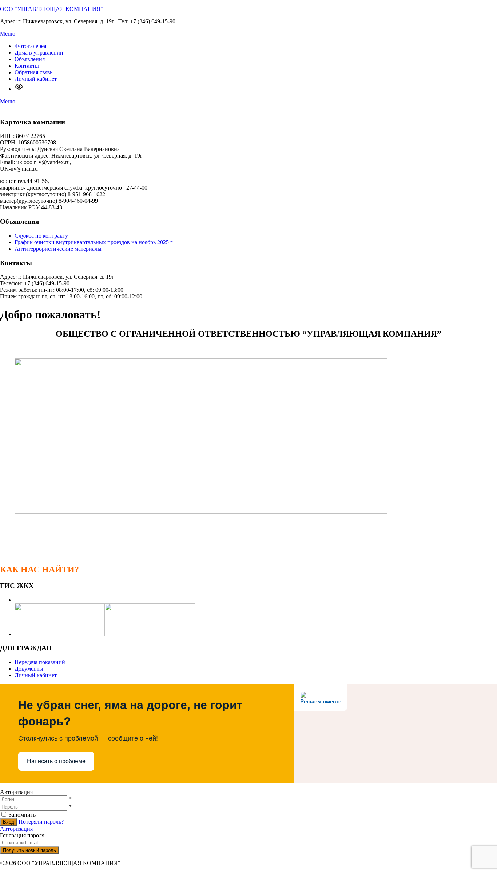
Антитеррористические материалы (58, 249)
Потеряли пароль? (41, 821)
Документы (29, 669)
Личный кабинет (36, 79)
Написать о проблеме (56, 761)
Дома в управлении (39, 52)
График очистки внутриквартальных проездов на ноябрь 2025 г (94, 242)
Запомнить (22, 815)
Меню (7, 34)
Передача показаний (40, 662)
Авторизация (16, 829)
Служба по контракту (41, 236)
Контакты (27, 66)
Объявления (30, 59)
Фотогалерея (30, 46)
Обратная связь (33, 72)
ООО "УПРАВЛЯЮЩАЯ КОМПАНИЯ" (51, 9)
